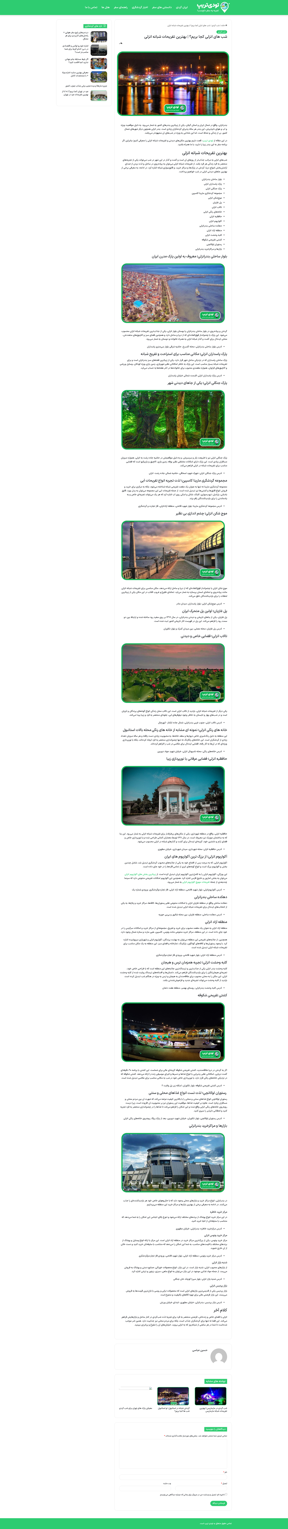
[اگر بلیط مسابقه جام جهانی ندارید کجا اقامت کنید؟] (99, 63)
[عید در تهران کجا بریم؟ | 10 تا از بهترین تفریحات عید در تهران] (99, 95)
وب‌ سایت (167, 1483)
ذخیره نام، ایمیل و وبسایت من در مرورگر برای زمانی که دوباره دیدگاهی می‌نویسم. (192, 1494)
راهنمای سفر (121, 7)
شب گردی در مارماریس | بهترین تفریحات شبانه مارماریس (213, 1410)
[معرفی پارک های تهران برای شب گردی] (135, 1396)
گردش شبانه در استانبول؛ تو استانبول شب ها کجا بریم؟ (174, 1410)
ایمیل (224, 1483)
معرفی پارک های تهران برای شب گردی (135, 1408)
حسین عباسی (199, 1350)
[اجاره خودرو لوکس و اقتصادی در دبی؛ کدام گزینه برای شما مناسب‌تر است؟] (99, 50)
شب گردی (216, 25)
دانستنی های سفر (162, 7)
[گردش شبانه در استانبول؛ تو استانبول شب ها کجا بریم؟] (173, 1396)
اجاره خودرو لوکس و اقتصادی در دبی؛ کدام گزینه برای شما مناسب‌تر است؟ (75, 49)
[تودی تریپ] (212, 7)
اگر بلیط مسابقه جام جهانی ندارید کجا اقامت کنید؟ (76, 61)
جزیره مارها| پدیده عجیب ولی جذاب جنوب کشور (86, 86)
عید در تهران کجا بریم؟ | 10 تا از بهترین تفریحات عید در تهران (75, 93)
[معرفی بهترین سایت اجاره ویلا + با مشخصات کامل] (99, 76)
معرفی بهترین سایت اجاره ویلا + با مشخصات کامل (75, 74)
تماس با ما (91, 7)
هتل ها (106, 7)
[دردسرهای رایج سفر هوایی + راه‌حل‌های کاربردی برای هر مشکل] (99, 36)
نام (225, 1472)
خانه (223, 25)
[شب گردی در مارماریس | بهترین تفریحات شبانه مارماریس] (210, 1396)
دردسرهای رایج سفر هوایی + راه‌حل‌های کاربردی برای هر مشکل (75, 35)
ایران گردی (182, 7)
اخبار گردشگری (140, 7)
